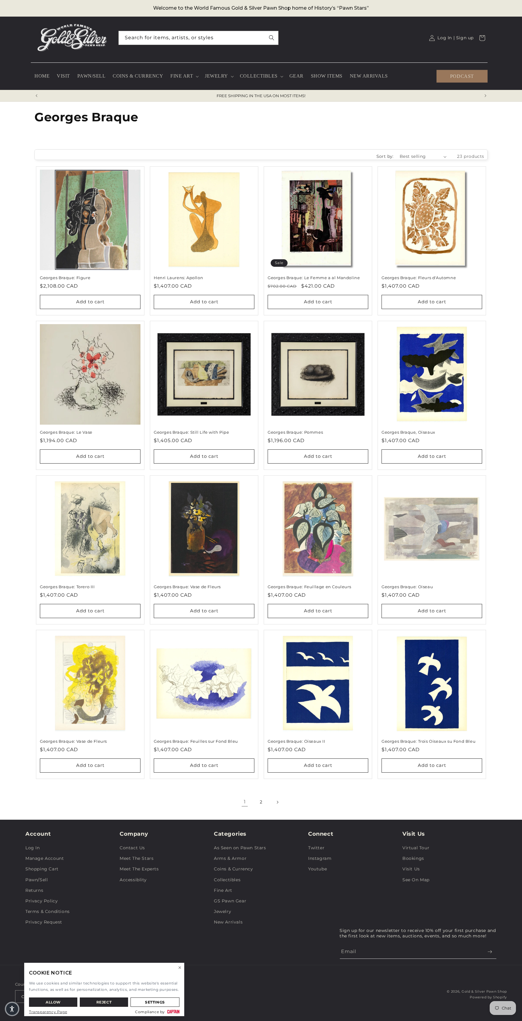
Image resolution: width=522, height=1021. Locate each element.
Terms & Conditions (47, 911)
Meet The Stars (136, 858)
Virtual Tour (415, 847)
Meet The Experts (139, 869)
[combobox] (198, 38)
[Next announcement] (485, 95)
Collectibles (227, 879)
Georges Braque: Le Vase (66, 432)
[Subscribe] (489, 952)
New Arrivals (228, 922)
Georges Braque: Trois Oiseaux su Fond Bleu (428, 741)
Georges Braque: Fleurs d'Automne (419, 277)
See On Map (416, 879)
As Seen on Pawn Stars (240, 847)
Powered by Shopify (488, 997)
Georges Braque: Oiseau (407, 586)
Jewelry (222, 911)
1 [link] (245, 802)
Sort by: (385, 156)
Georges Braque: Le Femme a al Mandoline (314, 277)
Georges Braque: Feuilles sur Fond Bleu (196, 741)
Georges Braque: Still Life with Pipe (191, 432)
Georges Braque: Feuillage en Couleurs (309, 586)
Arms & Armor (230, 858)
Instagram (319, 858)
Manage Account (44, 858)
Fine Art (223, 890)
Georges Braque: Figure (65, 277)
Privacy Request (43, 922)
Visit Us (411, 869)
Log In (32, 847)
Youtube (317, 869)
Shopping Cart (42, 869)
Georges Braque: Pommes (295, 432)
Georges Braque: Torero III (67, 586)
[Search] (271, 37)
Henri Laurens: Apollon (178, 277)
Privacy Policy (41, 901)
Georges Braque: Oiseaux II (296, 741)
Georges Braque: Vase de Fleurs (187, 586)
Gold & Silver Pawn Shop (484, 991)
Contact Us (132, 847)
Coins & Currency (233, 869)
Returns (34, 890)
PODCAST (462, 75)
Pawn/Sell (36, 879)
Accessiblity (133, 879)
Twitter (316, 847)
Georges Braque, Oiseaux (408, 432)
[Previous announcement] (36, 95)
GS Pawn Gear (230, 901)
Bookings (413, 858)
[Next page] (277, 802)
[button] (184, 76)
